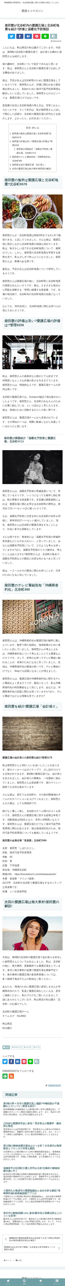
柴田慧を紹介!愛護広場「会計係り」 (29, 164)
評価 (38, 1047)
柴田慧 (28, 1047)
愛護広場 (17, 1047)
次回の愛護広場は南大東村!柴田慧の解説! (31, 168)
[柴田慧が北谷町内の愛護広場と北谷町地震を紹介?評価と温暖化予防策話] (28, 36)
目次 (28, 127)
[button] (59, 839)
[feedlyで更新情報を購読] (5, 1076)
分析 (7, 1047)
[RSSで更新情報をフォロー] (11, 1076)
